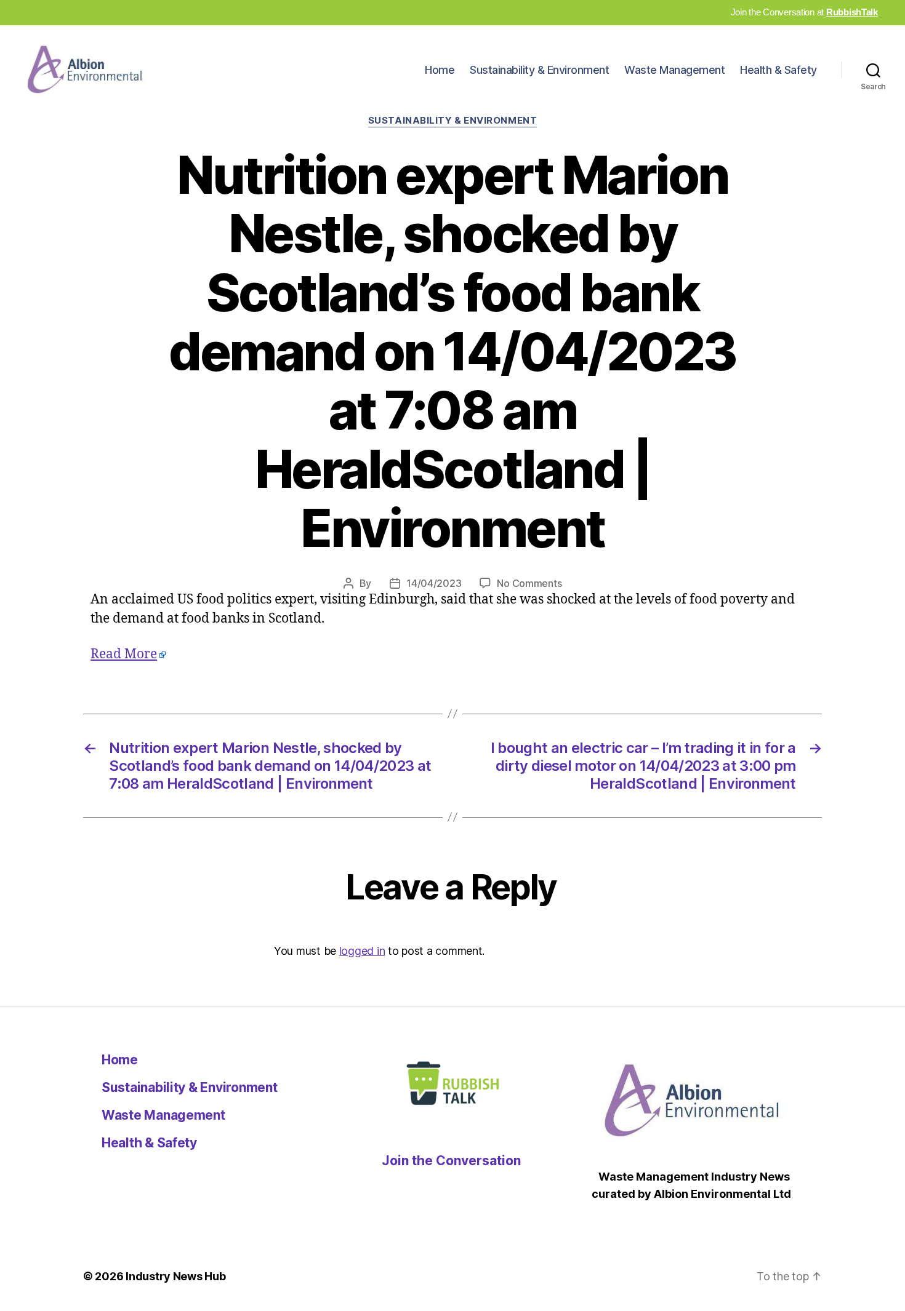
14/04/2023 (433, 583)
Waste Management (674, 69)
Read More (123, 654)
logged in (362, 950)
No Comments (529, 583)
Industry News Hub (175, 1276)
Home (439, 69)
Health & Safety (778, 69)
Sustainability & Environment (539, 69)
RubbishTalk (852, 12)
